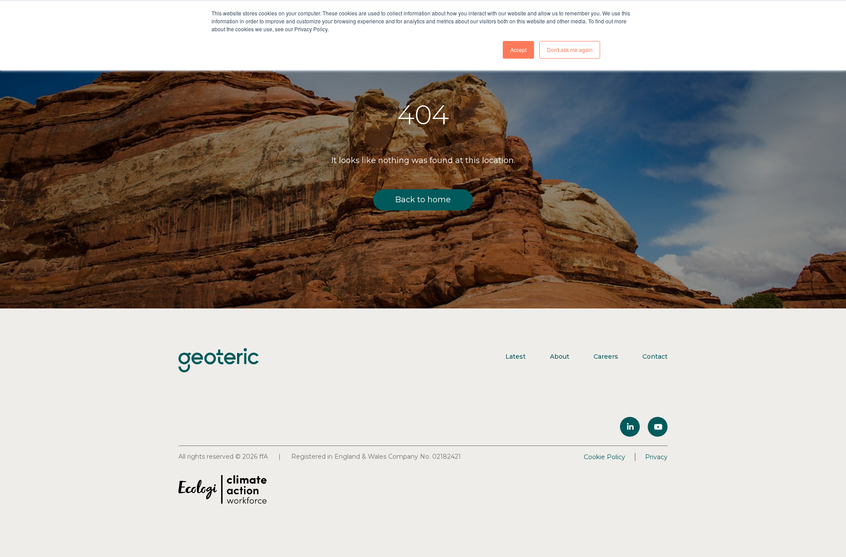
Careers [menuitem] (606, 356)
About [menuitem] (559, 356)
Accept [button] (518, 49)
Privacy (656, 457)
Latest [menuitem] (515, 356)
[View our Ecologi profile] (222, 489)
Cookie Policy (604, 457)
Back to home (423, 199)
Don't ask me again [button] (570, 49)
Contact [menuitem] (655, 356)
